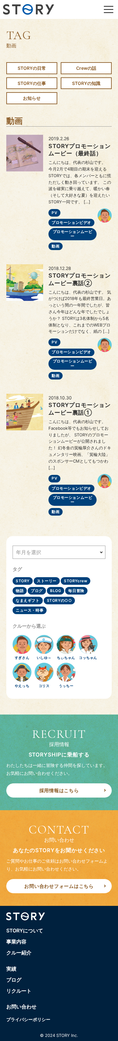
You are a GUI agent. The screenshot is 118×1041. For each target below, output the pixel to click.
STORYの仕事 (32, 83)
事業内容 (16, 941)
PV (54, 212)
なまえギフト (28, 600)
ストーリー (47, 580)
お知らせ (32, 98)
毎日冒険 (76, 590)
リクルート (18, 991)
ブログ (37, 590)
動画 (55, 246)
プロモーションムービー (73, 233)
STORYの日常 (32, 68)
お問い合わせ (21, 1006)
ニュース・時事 (29, 610)
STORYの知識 (86, 83)
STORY (23, 580)
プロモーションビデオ (71, 222)
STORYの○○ (59, 600)
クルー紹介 (18, 952)
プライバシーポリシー (28, 1019)
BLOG (55, 590)
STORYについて (24, 930)
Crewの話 (86, 68)
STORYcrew (75, 580)
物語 (20, 590)
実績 (11, 969)
